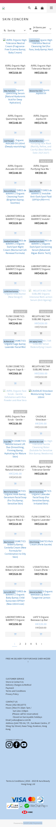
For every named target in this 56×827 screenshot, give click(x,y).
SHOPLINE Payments (32, 823)
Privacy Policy (12, 693)
